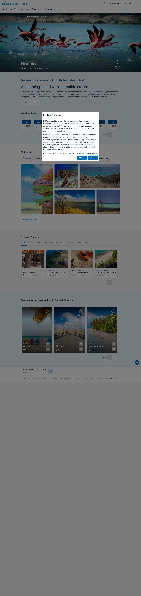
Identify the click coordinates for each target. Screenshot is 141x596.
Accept (93, 158)
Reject (81, 158)
